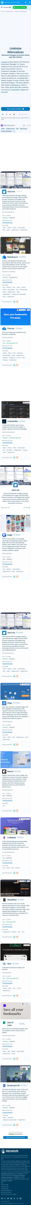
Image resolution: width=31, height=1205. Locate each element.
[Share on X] (6, 114)
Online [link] (3, 128)
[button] (15, 179)
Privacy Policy (5, 1186)
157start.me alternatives (8, 212)
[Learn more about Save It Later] (4, 1023)
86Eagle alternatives (7, 553)
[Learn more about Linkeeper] (4, 838)
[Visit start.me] (4, 192)
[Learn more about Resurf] (4, 771)
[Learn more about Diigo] (4, 703)
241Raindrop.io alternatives (8, 271)
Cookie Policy (4, 1188)
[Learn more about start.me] (4, 633)
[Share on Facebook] (2, 114)
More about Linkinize (14, 109)
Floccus (7, 89)
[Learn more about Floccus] (4, 329)
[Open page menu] (29, 2)
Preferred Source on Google (9, 1194)
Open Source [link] (23, 128)
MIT (16, 277)
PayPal (10, 1180)
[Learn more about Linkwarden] (4, 421)
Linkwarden (15, 89)
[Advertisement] (15, 28)
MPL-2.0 (15, 343)
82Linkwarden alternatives (8, 432)
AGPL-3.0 (18, 437)
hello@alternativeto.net (7, 1173)
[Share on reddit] (10, 114)
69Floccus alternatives (7, 337)
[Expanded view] (24, 125)
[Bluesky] (11, 1198)
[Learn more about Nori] (4, 964)
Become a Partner (6, 1192)
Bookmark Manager (7, 222)
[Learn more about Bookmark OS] (4, 1086)
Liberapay (3, 1180)
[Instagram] (17, 1198)
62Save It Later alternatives (8, 1035)
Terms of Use (4, 1185)
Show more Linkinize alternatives (15, 1137)
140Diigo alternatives (7, 721)
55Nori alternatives (6, 972)
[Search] (25, 2)
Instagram (9, 1177)
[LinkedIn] (20, 1198)
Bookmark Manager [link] (6, 131)
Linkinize (4, 62)
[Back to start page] (2, 2)
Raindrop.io (15, 85)
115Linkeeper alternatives (8, 852)
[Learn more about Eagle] (4, 535)
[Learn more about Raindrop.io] (4, 257)
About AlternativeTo (6, 1190)
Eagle (23, 89)
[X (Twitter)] (5, 1198)
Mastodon (17, 1175)
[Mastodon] (8, 1198)
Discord (21, 1173)
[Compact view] (26, 125)
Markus (18, 1161)
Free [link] (17, 128)
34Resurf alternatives (7, 789)
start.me (4, 92)
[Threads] (14, 1198)
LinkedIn (16, 1177)
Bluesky (23, 1175)
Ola (13, 1161)
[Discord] (2, 1198)
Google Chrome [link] (10, 128)
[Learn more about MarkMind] (4, 900)
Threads (3, 1177)
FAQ (2, 1183)
